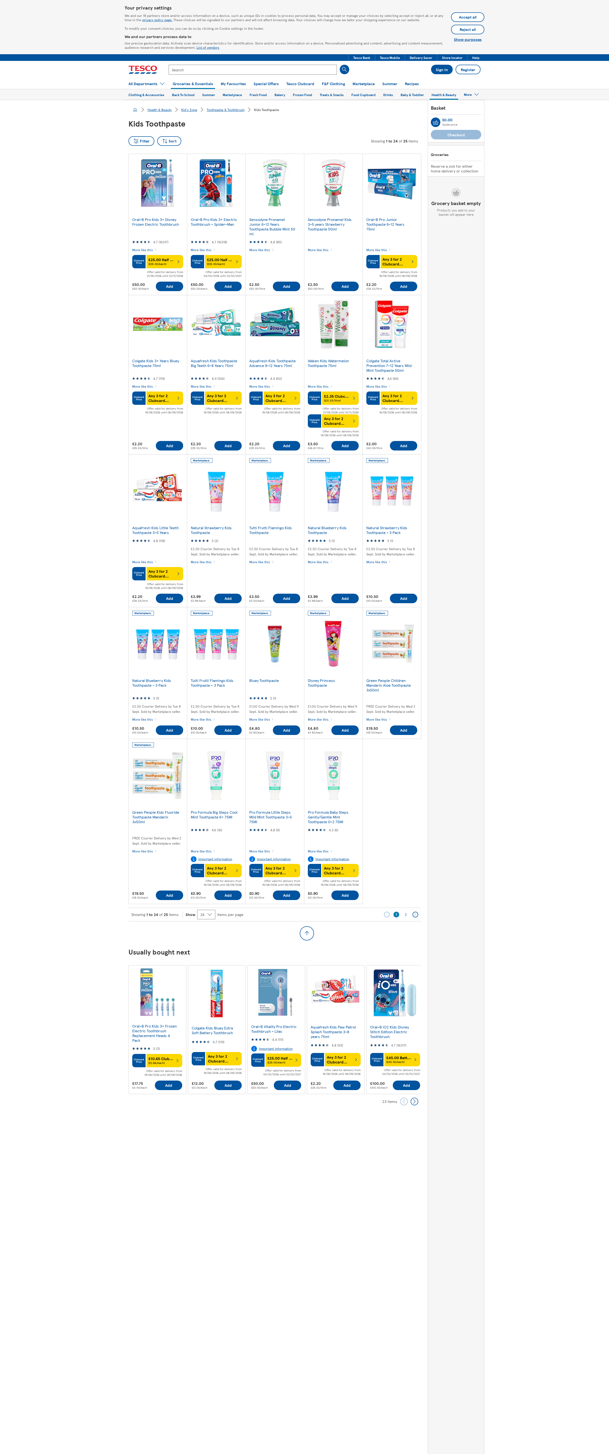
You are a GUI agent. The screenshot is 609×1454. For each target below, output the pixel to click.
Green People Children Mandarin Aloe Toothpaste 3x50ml (388, 685)
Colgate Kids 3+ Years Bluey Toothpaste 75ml (155, 363)
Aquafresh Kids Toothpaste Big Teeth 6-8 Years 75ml (214, 363)
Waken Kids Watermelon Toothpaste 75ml (328, 363)
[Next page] (415, 914)
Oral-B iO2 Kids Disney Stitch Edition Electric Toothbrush (389, 1031)
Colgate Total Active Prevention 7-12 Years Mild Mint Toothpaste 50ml (389, 365)
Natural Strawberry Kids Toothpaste (211, 530)
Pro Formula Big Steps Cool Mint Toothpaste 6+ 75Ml (214, 814)
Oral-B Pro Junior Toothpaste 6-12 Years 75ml (385, 224)
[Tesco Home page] (142, 69)
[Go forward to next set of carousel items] (414, 1101)
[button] (362, 57)
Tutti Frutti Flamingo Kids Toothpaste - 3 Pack (212, 683)
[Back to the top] (307, 933)
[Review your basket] (435, 122)
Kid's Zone (189, 109)
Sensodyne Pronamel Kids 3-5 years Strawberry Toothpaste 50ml (330, 224)
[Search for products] (344, 69)
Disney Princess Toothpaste (321, 683)
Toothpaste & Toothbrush (226, 109)
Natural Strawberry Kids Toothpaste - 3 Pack (386, 530)
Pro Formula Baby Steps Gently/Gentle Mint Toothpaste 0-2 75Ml (328, 816)
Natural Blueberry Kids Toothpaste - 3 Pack (151, 683)
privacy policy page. (157, 19)
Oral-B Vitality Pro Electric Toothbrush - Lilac (274, 1029)
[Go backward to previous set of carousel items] (404, 1101)
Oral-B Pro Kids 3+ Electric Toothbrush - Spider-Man (214, 222)
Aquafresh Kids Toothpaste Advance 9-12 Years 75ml (272, 363)
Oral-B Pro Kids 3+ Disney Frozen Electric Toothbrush (155, 222)
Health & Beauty (159, 109)
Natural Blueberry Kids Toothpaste (327, 530)
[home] (135, 109)
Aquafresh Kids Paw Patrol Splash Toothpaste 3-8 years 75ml (333, 1031)
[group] (157, 1029)
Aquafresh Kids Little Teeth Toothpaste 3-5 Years (155, 530)
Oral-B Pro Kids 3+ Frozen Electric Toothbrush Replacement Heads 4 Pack (154, 1033)
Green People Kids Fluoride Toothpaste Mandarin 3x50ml (155, 816)
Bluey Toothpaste (264, 680)
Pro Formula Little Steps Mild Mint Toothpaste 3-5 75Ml (270, 816)
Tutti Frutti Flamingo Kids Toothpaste (270, 530)
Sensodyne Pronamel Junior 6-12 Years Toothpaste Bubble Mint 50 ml (272, 226)
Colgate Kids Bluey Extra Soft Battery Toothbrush (212, 1030)
